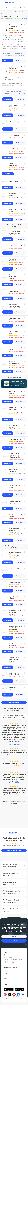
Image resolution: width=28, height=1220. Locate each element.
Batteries (15, 11)
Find (9, 11)
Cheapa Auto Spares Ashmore (14, 744)
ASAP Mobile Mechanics (14, 797)
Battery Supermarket (14, 768)
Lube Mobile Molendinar (14, 757)
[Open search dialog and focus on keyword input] (2, 7)
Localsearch (3, 11)
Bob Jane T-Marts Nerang (14, 782)
